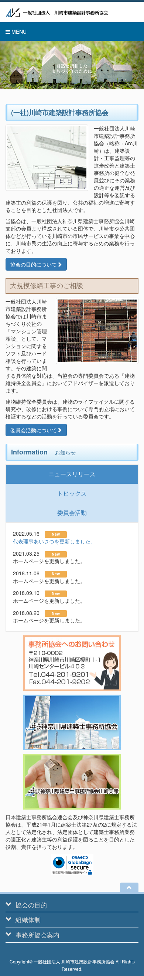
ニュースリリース (72, 474)
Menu (18, 31)
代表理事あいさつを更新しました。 (54, 541)
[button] (11, 65)
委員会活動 (72, 512)
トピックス (72, 493)
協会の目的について (33, 264)
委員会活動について (33, 430)
